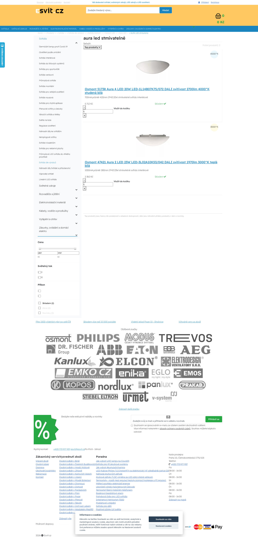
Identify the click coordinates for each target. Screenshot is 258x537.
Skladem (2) (48, 303)
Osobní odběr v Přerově (71, 499)
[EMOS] (188, 373)
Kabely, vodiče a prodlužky (92, 29)
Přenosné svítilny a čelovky (50, 109)
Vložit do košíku (122, 108)
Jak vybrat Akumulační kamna (110, 467)
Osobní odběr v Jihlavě (70, 470)
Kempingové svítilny (47, 137)
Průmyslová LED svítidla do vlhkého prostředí (54, 155)
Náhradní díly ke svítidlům (50, 131)
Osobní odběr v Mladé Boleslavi (75, 480)
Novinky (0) (48, 313)
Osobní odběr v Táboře (70, 503)
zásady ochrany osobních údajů (175, 428)
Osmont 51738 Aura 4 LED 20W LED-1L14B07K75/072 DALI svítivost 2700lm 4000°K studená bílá (147, 91)
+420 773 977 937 (61, 449)
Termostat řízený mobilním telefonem (114, 490)
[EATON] (142, 350)
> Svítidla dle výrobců (75, 33)
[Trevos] (186, 338)
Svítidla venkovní (46, 75)
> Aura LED (122, 33)
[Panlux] (155, 385)
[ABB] (109, 350)
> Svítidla (60, 33)
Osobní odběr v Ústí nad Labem (75, 506)
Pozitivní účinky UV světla (108, 509)
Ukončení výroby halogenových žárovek (115, 486)
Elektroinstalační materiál (64, 29)
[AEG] (196, 350)
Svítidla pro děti (104, 506)
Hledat (165, 10)
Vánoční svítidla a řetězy (49, 114)
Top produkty (92, 47)
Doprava (40, 2)
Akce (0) (46, 308)
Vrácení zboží (42, 461)
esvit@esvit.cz (78, 449)
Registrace (215, 2)
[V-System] (164, 396)
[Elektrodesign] (182, 361)
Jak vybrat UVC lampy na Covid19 (112, 461)
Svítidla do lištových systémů (51, 63)
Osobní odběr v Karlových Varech (75, 474)
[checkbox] (46, 303)
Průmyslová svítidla (47, 80)
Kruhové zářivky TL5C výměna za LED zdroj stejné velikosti (124, 477)
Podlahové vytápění (106, 503)
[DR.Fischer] (69, 350)
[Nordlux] (116, 385)
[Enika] (132, 373)
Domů (40, 33)
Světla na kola (45, 120)
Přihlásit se (213, 419)
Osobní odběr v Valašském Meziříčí (76, 509)
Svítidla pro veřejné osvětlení (51, 92)
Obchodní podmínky (54, 2)
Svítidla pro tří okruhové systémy (112, 464)
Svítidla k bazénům (47, 143)
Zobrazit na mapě (177, 499)
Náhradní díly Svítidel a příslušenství (54, 168)
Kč (39, 257)
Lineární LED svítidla (48, 179)
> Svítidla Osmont (94, 33)
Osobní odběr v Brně (69, 461)
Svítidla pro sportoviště (49, 69)
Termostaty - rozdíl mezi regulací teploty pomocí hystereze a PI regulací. (131, 480)
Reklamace (41, 474)
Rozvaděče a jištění (39, 29)
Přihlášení (205, 2)
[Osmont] (58, 338)
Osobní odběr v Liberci (70, 477)
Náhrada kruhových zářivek (109, 474)
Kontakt (67, 2)
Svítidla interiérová (47, 58)
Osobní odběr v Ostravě (71, 486)
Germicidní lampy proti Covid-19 (53, 46)
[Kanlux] (75, 361)
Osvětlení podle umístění (50, 52)
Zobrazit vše (65, 518)
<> (40, 249)
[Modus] (140, 338)
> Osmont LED (109, 33)
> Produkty (50, 33)
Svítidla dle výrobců (47, 162)
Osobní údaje (42, 464)
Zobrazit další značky (129, 409)
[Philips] (98, 338)
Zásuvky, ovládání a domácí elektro (143, 29)
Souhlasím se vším (163, 519)
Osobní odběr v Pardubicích (72, 490)
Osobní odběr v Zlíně (69, 512)
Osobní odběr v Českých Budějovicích (77, 464)
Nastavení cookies (163, 526)
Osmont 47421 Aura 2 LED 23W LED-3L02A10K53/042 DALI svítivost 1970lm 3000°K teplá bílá (151, 164)
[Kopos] (73, 385)
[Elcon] (128, 361)
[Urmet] (135, 396)
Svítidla (5, 29)
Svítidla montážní (46, 86)
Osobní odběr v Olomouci (72, 483)
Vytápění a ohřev (116, 29)
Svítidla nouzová (46, 97)
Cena (40, 242)
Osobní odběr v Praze (69, 496)
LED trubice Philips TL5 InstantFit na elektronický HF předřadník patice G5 (132, 470)
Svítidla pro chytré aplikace (50, 103)
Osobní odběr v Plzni (69, 493)
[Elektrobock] (169, 350)
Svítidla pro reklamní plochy (51, 148)
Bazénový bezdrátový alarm (109, 493)
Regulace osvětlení (47, 126)
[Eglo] (161, 373)
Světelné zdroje (19, 29)
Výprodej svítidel (46, 174)
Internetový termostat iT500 (110, 499)
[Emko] (83, 373)
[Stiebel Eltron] (100, 396)
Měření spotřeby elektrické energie (113, 483)
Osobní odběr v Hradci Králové (74, 467)
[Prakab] (192, 385)
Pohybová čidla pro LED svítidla (111, 496)
